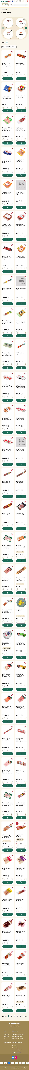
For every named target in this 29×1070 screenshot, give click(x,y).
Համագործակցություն (17, 1036)
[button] (26, 28)
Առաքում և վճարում (16, 1052)
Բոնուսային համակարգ (18, 1034)
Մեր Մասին (6, 1036)
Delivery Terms (24, 1067)
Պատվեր (14, 1045)
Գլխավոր (4, 9)
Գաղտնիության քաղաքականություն (17, 1049)
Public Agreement (14, 1067)
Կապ (5, 1038)
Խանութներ (6, 1034)
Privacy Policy (5, 1067)
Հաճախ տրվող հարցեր (17, 1038)
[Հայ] (13, 1)
